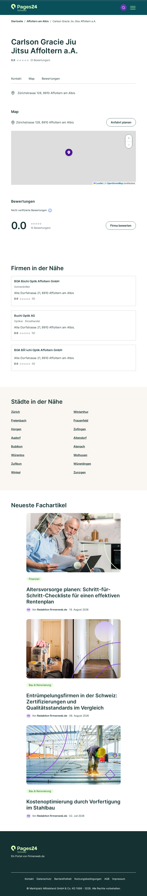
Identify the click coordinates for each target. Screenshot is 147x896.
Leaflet (99, 183)
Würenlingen (82, 463)
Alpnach (79, 446)
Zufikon (16, 463)
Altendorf (80, 438)
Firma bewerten (120, 225)
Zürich (15, 412)
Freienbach (18, 420)
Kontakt (29, 878)
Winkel (15, 472)
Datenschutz (44, 878)
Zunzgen (80, 472)
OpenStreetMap (115, 183)
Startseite (17, 21)
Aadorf (16, 438)
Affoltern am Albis (38, 21)
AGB (106, 878)
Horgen (16, 429)
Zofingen (80, 429)
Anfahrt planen (121, 122)
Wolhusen (80, 455)
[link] (73, 291)
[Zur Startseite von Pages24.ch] (24, 7)
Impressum (118, 878)
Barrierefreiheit (63, 878)
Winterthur (81, 412)
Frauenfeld (81, 420)
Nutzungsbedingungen (87, 878)
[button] (123, 7)
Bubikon (17, 446)
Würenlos (17, 455)
